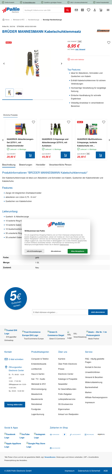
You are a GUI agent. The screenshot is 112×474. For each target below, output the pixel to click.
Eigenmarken (64, 409)
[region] (32, 70)
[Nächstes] (61, 63)
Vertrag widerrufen (14, 404)
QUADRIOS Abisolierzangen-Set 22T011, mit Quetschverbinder (20, 142)
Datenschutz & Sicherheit (89, 470)
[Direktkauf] (82, 10)
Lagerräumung (37, 414)
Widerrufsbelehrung (93, 382)
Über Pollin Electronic (67, 363)
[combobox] (43, 10)
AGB (106, 470)
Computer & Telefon (40, 358)
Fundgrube (36, 409)
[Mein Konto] (94, 10)
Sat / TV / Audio (38, 378)
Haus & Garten (37, 373)
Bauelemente (37, 399)
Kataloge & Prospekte (67, 378)
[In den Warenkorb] (30, 155)
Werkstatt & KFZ (38, 383)
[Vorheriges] (3, 63)
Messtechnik (36, 394)
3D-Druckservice (65, 404)
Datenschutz (46, 317)
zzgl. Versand (80, 49)
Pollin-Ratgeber (65, 394)
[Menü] (108, 10)
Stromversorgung (38, 388)
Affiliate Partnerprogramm (96, 397)
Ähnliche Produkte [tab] (10, 115)
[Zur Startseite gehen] (10, 9)
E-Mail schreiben (16, 359)
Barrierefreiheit (91, 387)
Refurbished (36, 404)
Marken (88, 392)
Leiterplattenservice (66, 399)
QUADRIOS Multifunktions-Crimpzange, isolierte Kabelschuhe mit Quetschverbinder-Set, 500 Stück (89, 142)
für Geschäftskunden (67, 388)
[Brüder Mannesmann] (103, 32)
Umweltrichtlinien (92, 372)
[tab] (8, 165)
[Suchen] (67, 10)
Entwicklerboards (38, 363)
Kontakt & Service (93, 367)
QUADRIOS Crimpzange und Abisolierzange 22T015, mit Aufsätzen (55, 142)
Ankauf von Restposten (68, 414)
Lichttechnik (36, 368)
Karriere (61, 358)
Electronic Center (65, 373)
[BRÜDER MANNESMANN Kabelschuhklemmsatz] (32, 63)
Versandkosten (50, 457)
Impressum (90, 402)
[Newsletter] (76, 10)
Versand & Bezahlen (94, 377)
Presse (61, 368)
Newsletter (62, 383)
